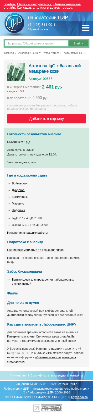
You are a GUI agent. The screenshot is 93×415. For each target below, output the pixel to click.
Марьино (18, 203)
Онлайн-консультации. (34, 4)
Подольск (18, 210)
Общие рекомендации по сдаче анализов (35, 250)
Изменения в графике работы (27, 232)
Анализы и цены (28, 52)
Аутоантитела (51, 52)
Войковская (19, 183)
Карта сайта (79, 397)
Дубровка (18, 190)
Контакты (76, 375)
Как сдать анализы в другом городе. (45, 7)
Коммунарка (20, 197)
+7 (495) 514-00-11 (42, 25)
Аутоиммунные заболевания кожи (75, 52)
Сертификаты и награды (48, 375)
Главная (9, 52)
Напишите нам (46, 348)
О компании (18, 375)
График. (10, 4)
